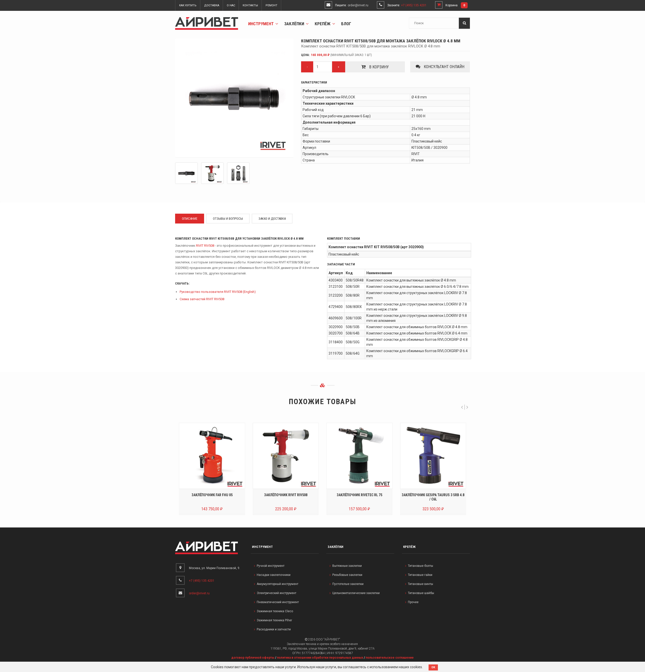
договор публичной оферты (252, 657)
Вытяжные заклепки (347, 566)
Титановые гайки (420, 575)
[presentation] (462, 407)
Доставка (211, 5)
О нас (231, 5)
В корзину (378, 67)
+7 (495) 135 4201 (414, 5)
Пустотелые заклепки (348, 584)
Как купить (188, 5)
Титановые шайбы (421, 593)
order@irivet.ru (358, 5)
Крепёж (323, 23)
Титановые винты (420, 584)
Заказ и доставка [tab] (272, 218)
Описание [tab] (189, 218)
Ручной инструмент (270, 566)
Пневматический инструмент (278, 602)
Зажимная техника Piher (274, 620)
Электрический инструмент (276, 593)
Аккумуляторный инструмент (277, 584)
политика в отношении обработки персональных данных (320, 657)
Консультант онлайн (443, 66)
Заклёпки (294, 23)
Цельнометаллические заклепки (356, 593)
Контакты (250, 5)
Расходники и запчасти (274, 629)
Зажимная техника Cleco (275, 611)
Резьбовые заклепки (347, 575)
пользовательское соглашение (390, 657)
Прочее (413, 602)
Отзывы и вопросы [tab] (228, 218)
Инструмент (261, 23)
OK (433, 667)
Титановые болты (420, 566)
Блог (346, 23)
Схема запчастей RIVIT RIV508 (202, 299)
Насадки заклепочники (274, 575)
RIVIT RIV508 (205, 245)
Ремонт (271, 5)
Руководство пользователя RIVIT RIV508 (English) (218, 292)
